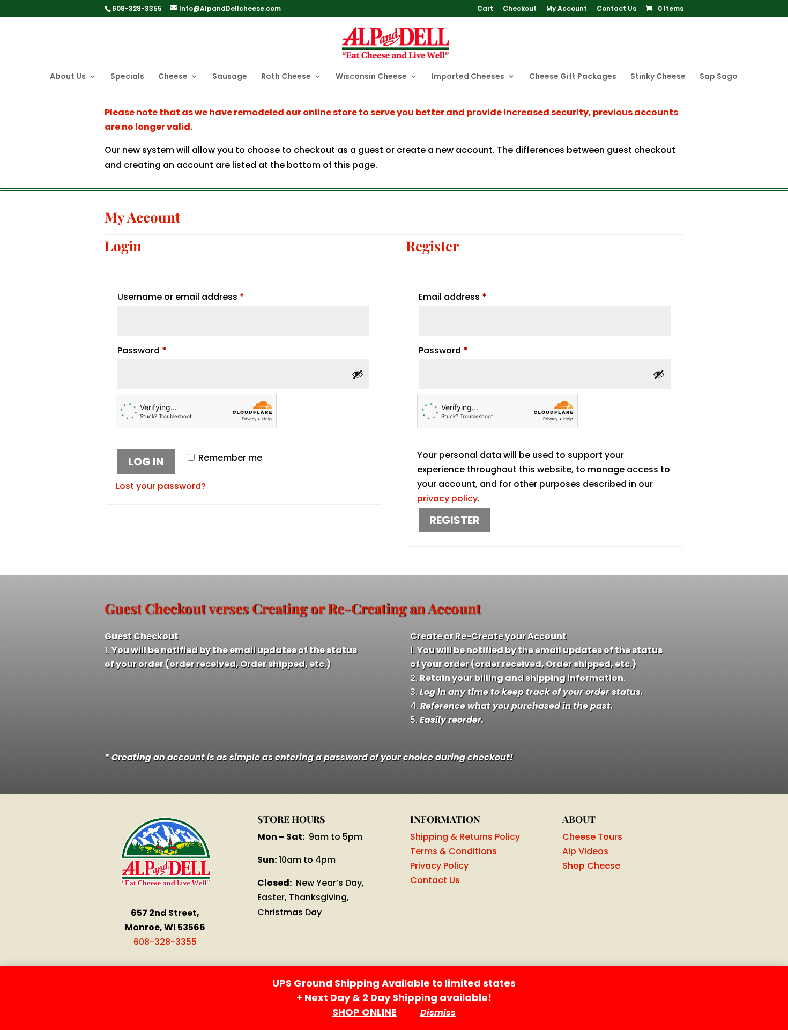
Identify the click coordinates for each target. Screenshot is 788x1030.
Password (161, 350)
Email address (472, 296)
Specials (127, 76)
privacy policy (447, 498)
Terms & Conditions (453, 851)
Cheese (173, 76)
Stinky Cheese (658, 76)
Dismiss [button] (438, 1012)
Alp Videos (585, 851)
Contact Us (616, 9)
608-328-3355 (165, 942)
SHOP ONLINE (364, 1012)
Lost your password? (161, 486)
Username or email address (200, 296)
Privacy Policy (439, 865)
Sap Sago (719, 76)
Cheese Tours (592, 837)
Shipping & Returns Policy (465, 837)
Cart (485, 9)
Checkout (520, 9)
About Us (68, 76)
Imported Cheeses (468, 76)
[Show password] (357, 374)
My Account (566, 9)
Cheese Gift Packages (572, 76)
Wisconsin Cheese (371, 76)
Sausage (229, 76)
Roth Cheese (286, 76)
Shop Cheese (591, 865)
